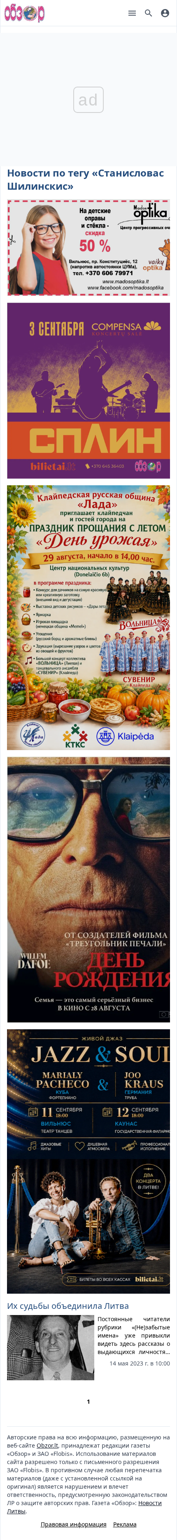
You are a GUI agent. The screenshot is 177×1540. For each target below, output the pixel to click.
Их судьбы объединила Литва (68, 1305)
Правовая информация (74, 1524)
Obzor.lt (47, 1445)
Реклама (125, 1524)
